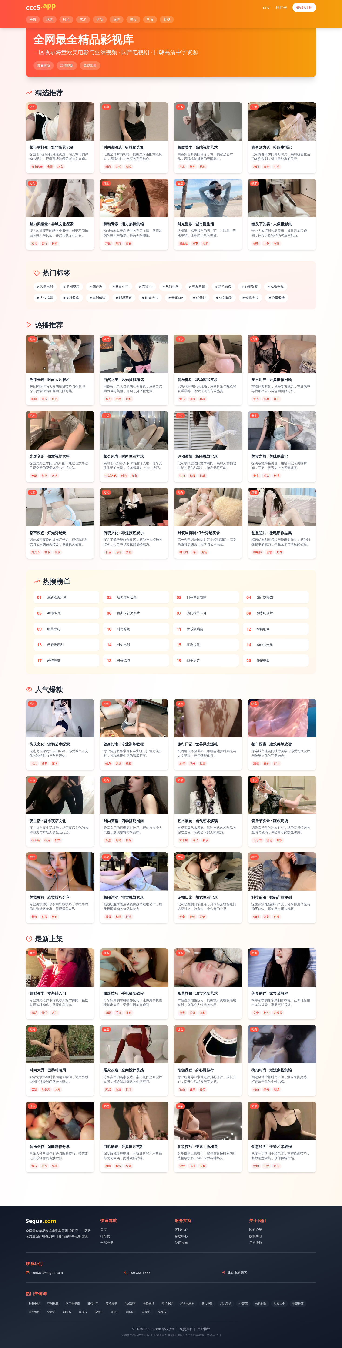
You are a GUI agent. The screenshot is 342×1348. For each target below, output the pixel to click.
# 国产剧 (96, 286)
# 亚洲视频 (71, 286)
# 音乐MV (175, 297)
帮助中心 (181, 1236)
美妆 (133, 19)
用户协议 (255, 1242)
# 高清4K (145, 286)
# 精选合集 (276, 286)
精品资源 (225, 1303)
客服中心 (181, 1229)
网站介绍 (255, 1229)
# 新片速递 (223, 286)
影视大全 (279, 1303)
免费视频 (148, 1303)
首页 (266, 7)
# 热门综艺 (171, 286)
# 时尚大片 (150, 297)
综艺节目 (34, 1312)
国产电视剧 (73, 1303)
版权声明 (255, 1236)
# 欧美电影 (45, 286)
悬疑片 (146, 1312)
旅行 (116, 19)
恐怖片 (162, 1312)
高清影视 (111, 1303)
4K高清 (243, 1303)
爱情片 (99, 1312)
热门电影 (167, 1303)
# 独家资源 (249, 286)
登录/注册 (304, 7)
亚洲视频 (52, 1303)
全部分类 (106, 1242)
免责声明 (186, 1329)
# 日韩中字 (121, 286)
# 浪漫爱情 (277, 297)
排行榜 (281, 7)
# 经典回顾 (197, 286)
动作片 (83, 1312)
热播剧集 (260, 1303)
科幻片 (130, 1312)
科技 (150, 19)
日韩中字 (92, 1303)
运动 (100, 19)
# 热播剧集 (71, 297)
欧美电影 (34, 1303)
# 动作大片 (250, 297)
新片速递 (207, 1303)
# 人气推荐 (45, 297)
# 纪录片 (199, 297)
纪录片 (51, 1312)
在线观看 (130, 1303)
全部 (33, 19)
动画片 (67, 1312)
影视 (167, 19)
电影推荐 (298, 1303)
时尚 (66, 19)
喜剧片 (115, 1312)
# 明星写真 (124, 297)
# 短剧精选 (224, 297)
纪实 (49, 19)
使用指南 (181, 1242)
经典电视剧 (187, 1303)
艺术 (83, 19)
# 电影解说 (98, 297)
